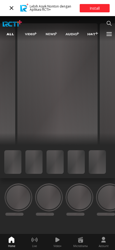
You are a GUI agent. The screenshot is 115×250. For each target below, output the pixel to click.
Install (95, 8)
